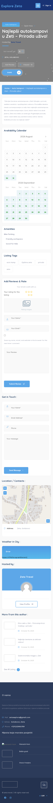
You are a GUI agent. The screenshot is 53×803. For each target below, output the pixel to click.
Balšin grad (23, 751)
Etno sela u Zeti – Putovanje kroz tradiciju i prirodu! (31, 624)
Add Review (9, 65)
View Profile (25, 604)
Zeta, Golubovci (12, 57)
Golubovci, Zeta (18, 722)
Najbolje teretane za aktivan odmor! (29, 640)
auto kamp (11, 262)
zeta (8, 269)
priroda (41, 262)
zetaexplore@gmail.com (19, 717)
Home (7, 88)
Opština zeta (27, 262)
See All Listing (9, 669)
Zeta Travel (16, 42)
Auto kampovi (10, 24)
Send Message (15, 470)
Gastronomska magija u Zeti (29, 656)
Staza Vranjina (25, 763)
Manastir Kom (24, 744)
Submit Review (15, 384)
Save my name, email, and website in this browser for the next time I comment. (25, 341)
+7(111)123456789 (18, 726)
